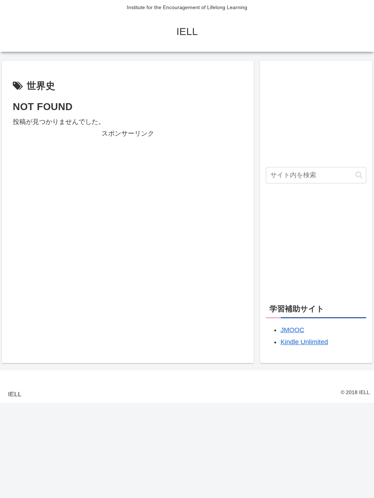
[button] (358, 175)
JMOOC (292, 330)
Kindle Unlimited (304, 342)
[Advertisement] (128, 191)
